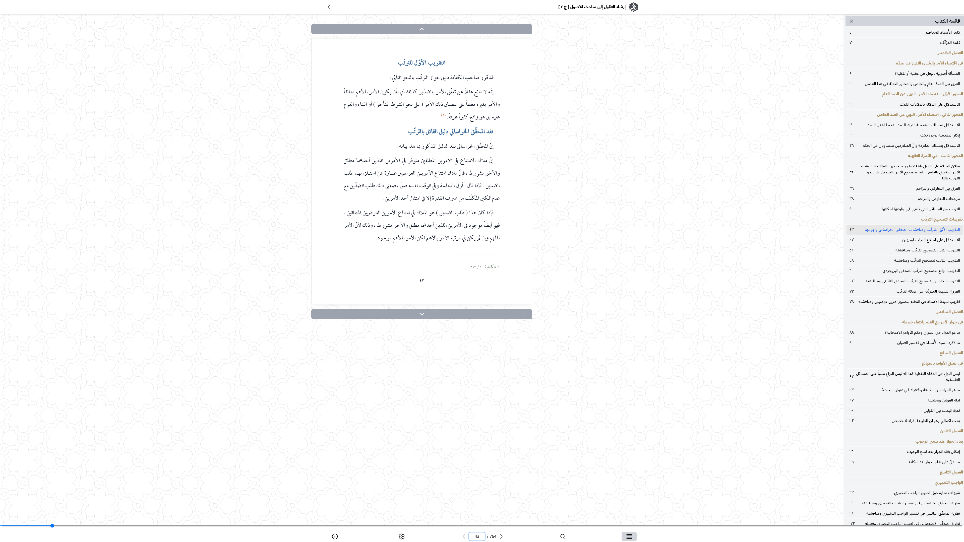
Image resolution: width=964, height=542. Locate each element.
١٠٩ (905, 462)
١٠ (905, 84)
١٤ (905, 125)
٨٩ (905, 332)
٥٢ (905, 240)
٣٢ (905, 172)
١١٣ (905, 493)
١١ (905, 104)
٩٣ (905, 390)
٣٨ (905, 198)
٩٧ (905, 400)
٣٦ (905, 188)
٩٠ (905, 342)
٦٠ (905, 270)
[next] (421, 314)
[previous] (464, 536)
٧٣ (905, 291)
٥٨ (905, 260)
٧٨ (905, 301)
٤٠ (905, 209)
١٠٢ (905, 421)
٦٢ (905, 281)
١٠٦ (905, 451)
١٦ (905, 135)
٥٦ (905, 250)
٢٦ (905, 145)
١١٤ (905, 503)
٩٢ (905, 376)
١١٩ (905, 513)
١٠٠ (905, 410)
